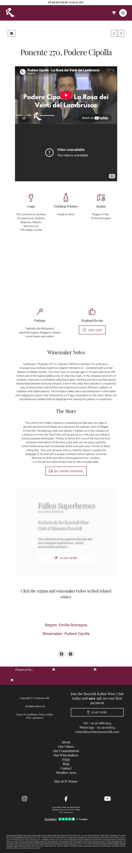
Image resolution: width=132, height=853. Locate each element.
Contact (66, 768)
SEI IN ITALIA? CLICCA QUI (67, 2)
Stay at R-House (66, 781)
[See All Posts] (11, 33)
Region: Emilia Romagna (66, 625)
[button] (123, 13)
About (65, 742)
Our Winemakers (65, 755)
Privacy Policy (46, 714)
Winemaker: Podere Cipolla (66, 633)
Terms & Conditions (26, 714)
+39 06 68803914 (100, 723)
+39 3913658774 (105, 727)
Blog (66, 763)
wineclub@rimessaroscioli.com (97, 732)
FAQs (66, 759)
